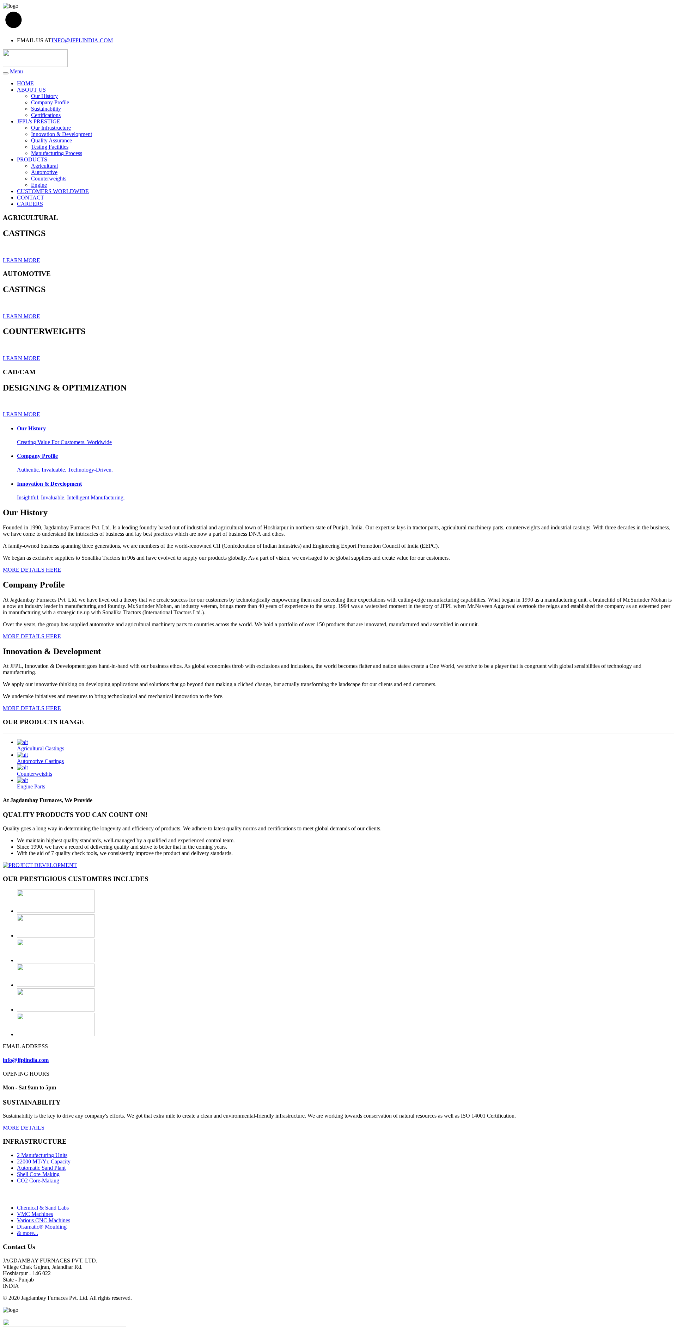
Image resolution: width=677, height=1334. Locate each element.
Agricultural (44, 166)
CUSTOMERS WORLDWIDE (53, 191)
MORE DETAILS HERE (32, 570)
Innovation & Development (61, 134)
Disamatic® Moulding (42, 1227)
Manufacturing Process (56, 153)
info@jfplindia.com (26, 1060)
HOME (25, 83)
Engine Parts (31, 786)
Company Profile (50, 102)
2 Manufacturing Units (42, 1155)
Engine (39, 185)
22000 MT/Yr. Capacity (44, 1161)
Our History (44, 96)
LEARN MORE (21, 260)
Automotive (44, 172)
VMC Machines (35, 1214)
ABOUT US (31, 90)
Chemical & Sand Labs (43, 1208)
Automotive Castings (40, 761)
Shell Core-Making (38, 1174)
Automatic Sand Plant (41, 1168)
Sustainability (46, 109)
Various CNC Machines (43, 1220)
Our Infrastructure (51, 128)
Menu (16, 71)
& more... (27, 1233)
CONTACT (30, 198)
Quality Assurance (51, 140)
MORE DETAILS (23, 1128)
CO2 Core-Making (38, 1181)
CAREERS (30, 204)
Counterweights (48, 179)
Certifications (46, 115)
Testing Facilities (49, 147)
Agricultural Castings (40, 748)
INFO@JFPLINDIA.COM (82, 40)
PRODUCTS (32, 159)
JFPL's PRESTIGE (38, 121)
